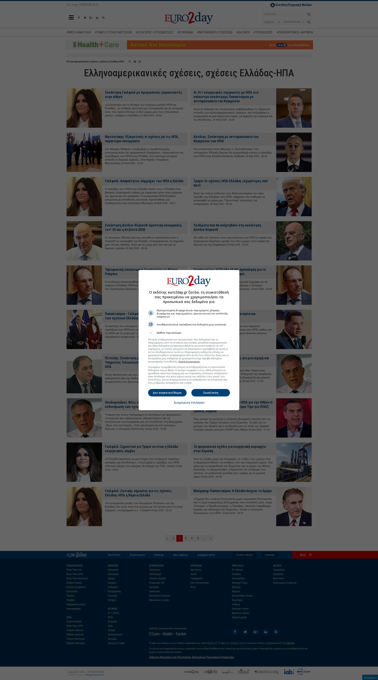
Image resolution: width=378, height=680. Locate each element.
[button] (189, 333)
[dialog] (189, 340)
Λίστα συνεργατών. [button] (189, 361)
